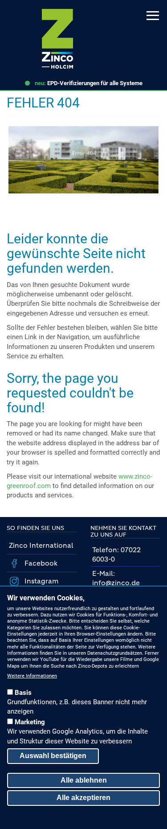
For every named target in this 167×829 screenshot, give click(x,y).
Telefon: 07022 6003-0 (116, 554)
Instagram (40, 581)
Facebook (40, 563)
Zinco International (41, 545)
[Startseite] (57, 38)
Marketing (30, 722)
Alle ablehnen (84, 780)
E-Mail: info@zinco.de (116, 578)
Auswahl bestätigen (53, 755)
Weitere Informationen (32, 676)
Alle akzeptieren (83, 797)
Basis (23, 693)
